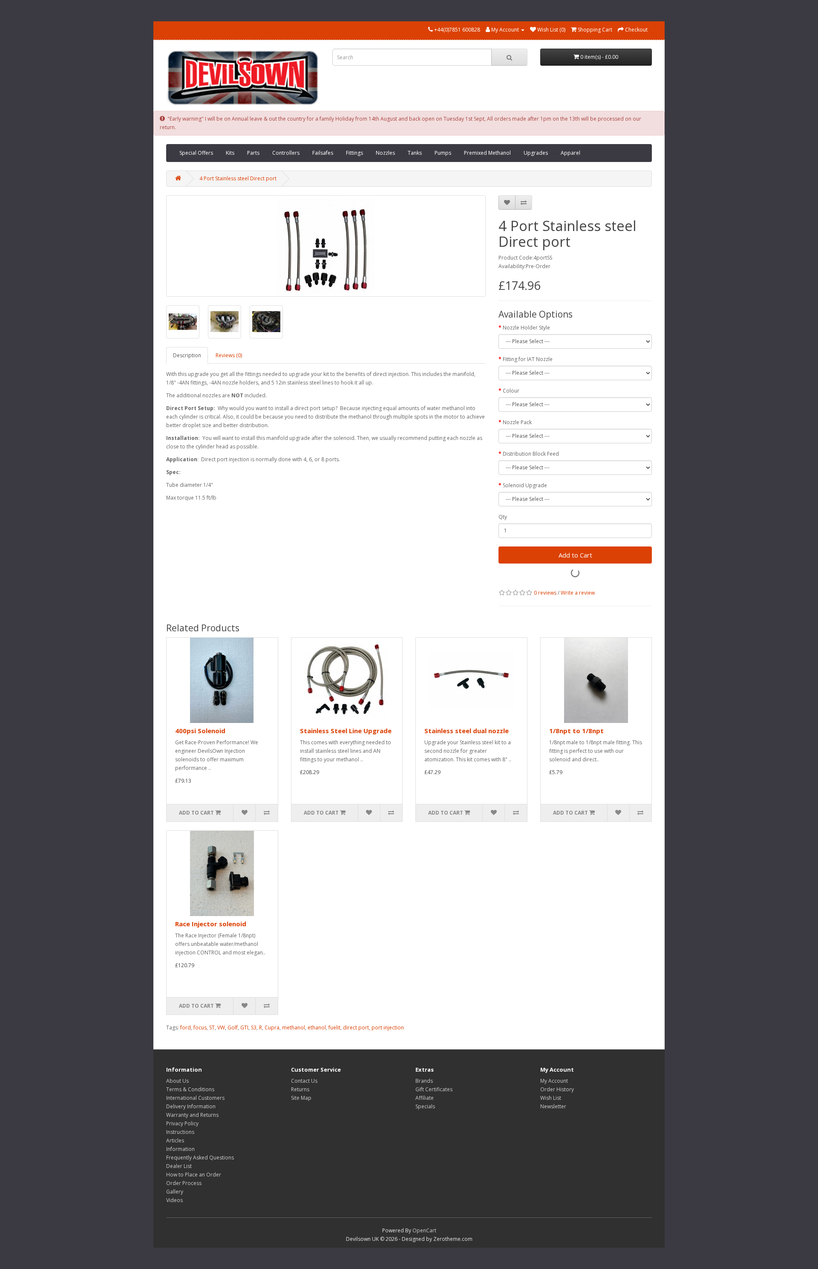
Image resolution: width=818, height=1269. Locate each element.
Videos (174, 1200)
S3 (253, 1027)
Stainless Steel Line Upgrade (346, 730)
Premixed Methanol (487, 152)
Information (180, 1149)
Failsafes (322, 152)
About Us (177, 1080)
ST (212, 1027)
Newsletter (553, 1106)
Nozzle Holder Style (526, 327)
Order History (557, 1089)
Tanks (415, 152)
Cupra (272, 1027)
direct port (356, 1027)
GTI (244, 1027)
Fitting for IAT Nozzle (528, 359)
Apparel (570, 152)
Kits (230, 152)
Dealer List (179, 1166)
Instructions (180, 1132)
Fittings (354, 152)
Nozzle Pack (517, 422)
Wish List (550, 1097)
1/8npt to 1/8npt (576, 730)
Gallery (174, 1191)
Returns (300, 1089)
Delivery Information (191, 1106)
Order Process (184, 1183)
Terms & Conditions (190, 1089)
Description (187, 355)
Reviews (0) (229, 355)
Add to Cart (575, 555)
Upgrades (536, 152)
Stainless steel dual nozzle (466, 730)
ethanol (317, 1027)
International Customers (195, 1097)
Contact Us (304, 1080)
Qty (502, 516)
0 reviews (545, 592)
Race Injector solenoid (210, 923)
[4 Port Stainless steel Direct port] (326, 246)
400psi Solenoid (200, 730)
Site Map (301, 1097)
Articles (175, 1140)
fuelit (334, 1027)
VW (221, 1027)
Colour (511, 390)
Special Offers (196, 152)
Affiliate (424, 1097)
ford (185, 1027)
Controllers (286, 152)
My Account (554, 1080)
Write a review (578, 592)
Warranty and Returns (192, 1115)
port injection (388, 1027)
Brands (424, 1080)
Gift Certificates (433, 1089)
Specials (425, 1106)
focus (200, 1027)
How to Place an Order (193, 1174)
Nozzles (385, 152)
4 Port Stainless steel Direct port (238, 178)
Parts (253, 152)
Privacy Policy (182, 1123)
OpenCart (424, 1230)
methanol (293, 1027)
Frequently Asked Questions (200, 1157)
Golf (233, 1027)
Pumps (443, 152)
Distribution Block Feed (531, 453)
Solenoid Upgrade (525, 485)
